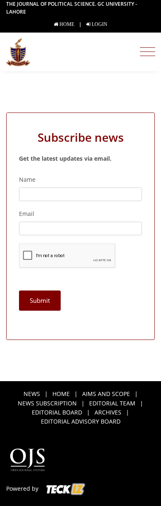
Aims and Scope (106, 394)
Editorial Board (57, 412)
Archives (108, 412)
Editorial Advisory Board (81, 421)
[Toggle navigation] (147, 52)
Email (26, 214)
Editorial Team (112, 403)
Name (27, 179)
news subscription (47, 403)
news (32, 394)
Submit (40, 300)
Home (61, 394)
